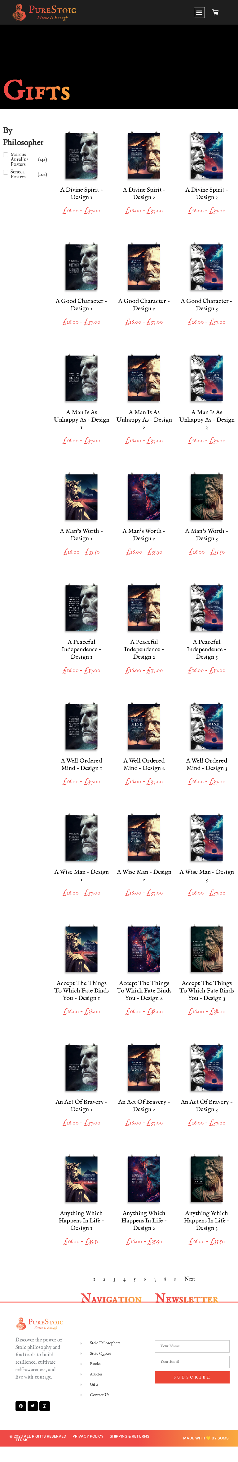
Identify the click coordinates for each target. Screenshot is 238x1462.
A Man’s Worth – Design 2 (143, 534)
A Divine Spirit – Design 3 (206, 193)
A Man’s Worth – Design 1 (81, 534)
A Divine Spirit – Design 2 (144, 193)
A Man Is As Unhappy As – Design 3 (207, 420)
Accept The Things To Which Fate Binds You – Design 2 (144, 991)
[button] (199, 12)
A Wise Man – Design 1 (81, 875)
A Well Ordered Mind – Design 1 (81, 764)
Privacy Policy (88, 1436)
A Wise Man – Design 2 (144, 875)
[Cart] (215, 12)
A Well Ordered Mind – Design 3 (206, 764)
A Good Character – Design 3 (206, 304)
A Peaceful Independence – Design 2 (144, 649)
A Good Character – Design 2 (144, 304)
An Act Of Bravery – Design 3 (207, 1105)
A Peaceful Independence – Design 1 (81, 649)
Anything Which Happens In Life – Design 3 (206, 1220)
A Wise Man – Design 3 (206, 875)
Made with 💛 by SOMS (206, 1438)
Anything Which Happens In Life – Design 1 (81, 1220)
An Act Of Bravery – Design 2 (144, 1105)
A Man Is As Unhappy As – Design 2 (144, 420)
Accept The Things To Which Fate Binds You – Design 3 (206, 991)
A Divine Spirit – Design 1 (81, 193)
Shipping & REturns (129, 1436)
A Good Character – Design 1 (81, 304)
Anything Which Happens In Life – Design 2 (144, 1220)
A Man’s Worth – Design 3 (206, 534)
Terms (22, 1440)
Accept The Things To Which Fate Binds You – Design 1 (81, 991)
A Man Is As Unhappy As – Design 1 (81, 420)
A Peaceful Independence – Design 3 (207, 649)
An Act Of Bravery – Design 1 (81, 1105)
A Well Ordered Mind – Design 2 (144, 764)
